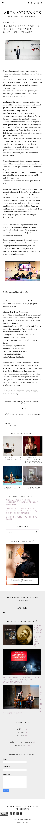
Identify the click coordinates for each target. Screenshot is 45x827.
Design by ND (22, 823)
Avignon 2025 (22, 745)
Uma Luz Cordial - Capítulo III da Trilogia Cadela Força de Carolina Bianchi (22, 510)
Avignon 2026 (22, 739)
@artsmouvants (22, 600)
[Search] (37, 532)
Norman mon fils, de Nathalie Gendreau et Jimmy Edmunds (22, 502)
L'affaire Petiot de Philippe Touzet (21, 518)
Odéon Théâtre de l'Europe (28, 401)
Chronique (11, 401)
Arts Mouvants (22, 13)
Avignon (22, 735)
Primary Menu (1, 3)
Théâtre (22, 403)
